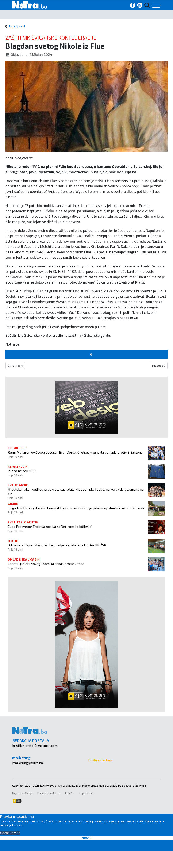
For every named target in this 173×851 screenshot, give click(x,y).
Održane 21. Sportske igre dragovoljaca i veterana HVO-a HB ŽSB (57, 545)
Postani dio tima (100, 760)
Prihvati (86, 838)
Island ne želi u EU (22, 471)
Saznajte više (10, 833)
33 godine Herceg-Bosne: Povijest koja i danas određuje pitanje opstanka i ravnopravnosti (76, 508)
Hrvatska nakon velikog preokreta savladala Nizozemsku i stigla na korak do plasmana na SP (76, 491)
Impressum (86, 793)
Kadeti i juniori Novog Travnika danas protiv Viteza (46, 564)
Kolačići (69, 793)
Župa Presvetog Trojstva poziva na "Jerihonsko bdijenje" (50, 526)
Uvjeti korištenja (22, 793)
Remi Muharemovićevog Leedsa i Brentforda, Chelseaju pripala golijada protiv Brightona (75, 452)
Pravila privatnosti (48, 793)
